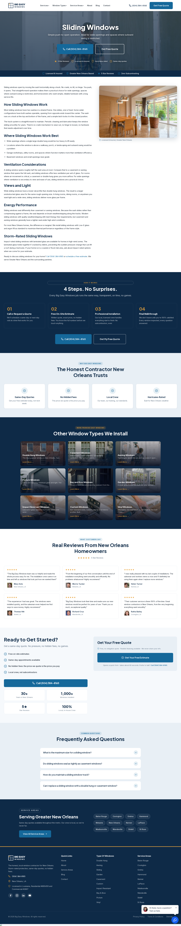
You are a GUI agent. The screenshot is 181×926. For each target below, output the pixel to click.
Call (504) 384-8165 (76, 49)
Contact (106, 5)
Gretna (130, 816)
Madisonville (101, 829)
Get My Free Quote (110, 339)
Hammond (143, 816)
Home (63, 860)
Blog (98, 5)
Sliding (99, 870)
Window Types (59, 5)
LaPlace (141, 823)
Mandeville (117, 829)
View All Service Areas (33, 834)
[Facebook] (10, 895)
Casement (100, 879)
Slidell (131, 829)
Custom (99, 884)
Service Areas (76, 5)
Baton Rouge (101, 816)
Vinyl (98, 902)
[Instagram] (17, 895)
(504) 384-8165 (18, 876)
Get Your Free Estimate (137, 657)
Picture (99, 897)
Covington (117, 816)
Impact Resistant (103, 888)
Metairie (99, 823)
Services (44, 5)
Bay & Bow (101, 893)
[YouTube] (29, 895)
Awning (99, 865)
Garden (99, 874)
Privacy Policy (139, 917)
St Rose (143, 829)
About (89, 5)
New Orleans (114, 823)
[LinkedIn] (23, 895)
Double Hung (101, 860)
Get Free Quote (161, 5)
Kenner (129, 823)
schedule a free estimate (76, 256)
